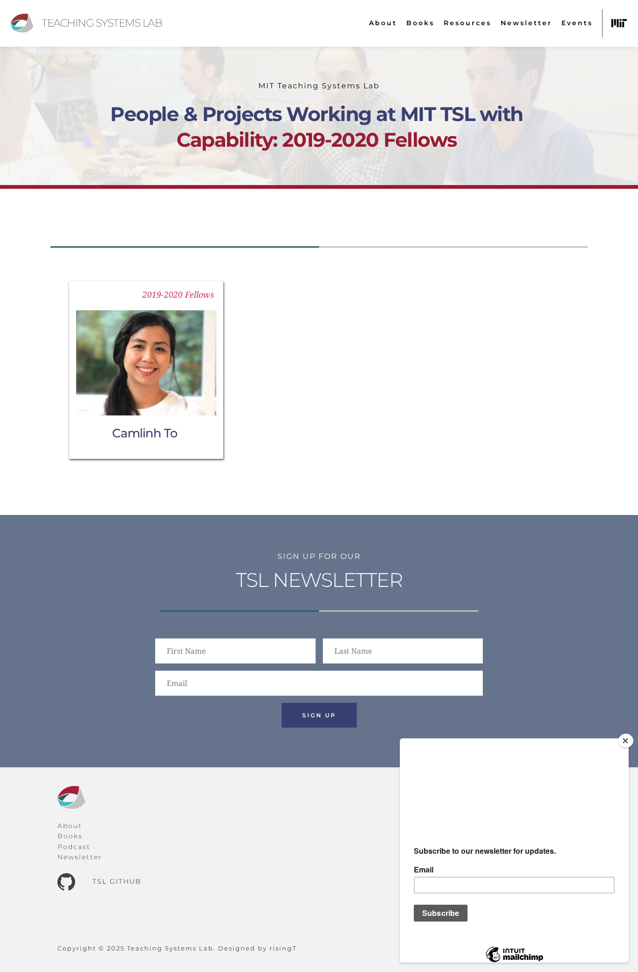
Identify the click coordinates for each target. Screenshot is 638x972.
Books (70, 836)
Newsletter (79, 857)
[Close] (625, 741)
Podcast (74, 847)
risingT (283, 948)
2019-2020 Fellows (178, 294)
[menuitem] (383, 23)
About (69, 826)
